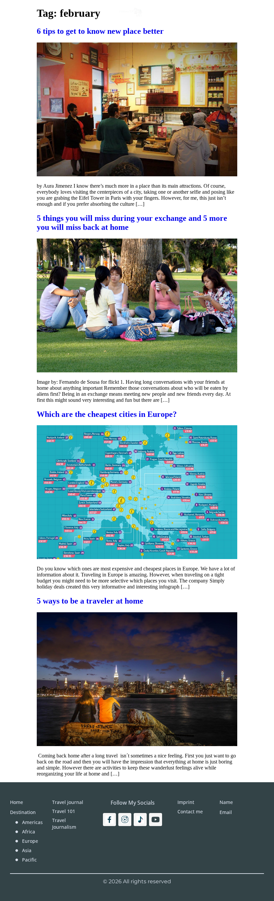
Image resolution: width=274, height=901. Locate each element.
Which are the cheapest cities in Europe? (107, 414)
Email (226, 812)
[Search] (250, 11)
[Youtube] (155, 819)
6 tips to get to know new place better (100, 31)
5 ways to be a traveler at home (90, 601)
